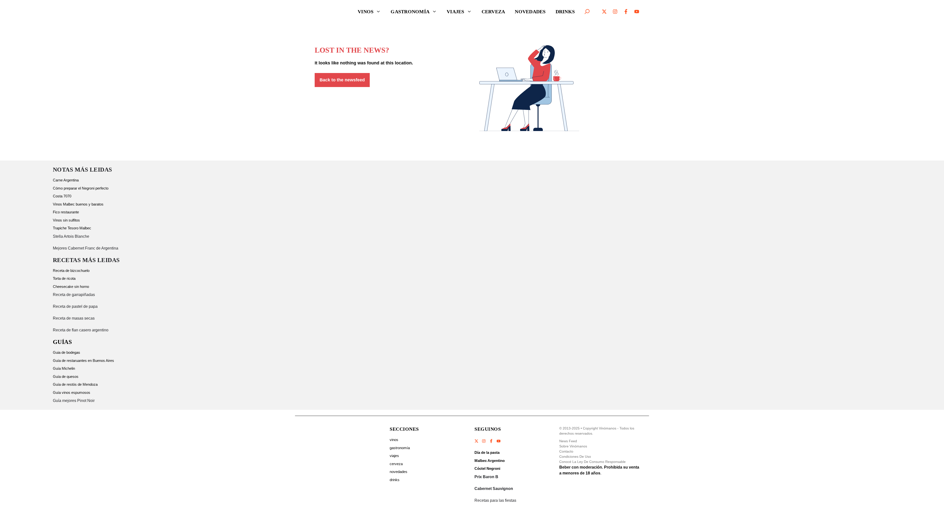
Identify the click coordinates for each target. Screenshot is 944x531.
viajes (394, 456)
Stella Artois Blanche (71, 236)
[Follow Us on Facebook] (491, 441)
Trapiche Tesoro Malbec (72, 228)
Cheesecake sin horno (71, 286)
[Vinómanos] (326, 11)
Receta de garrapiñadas (74, 295)
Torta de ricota (64, 278)
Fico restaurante (66, 212)
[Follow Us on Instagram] (483, 441)
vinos (394, 440)
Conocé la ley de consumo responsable (592, 462)
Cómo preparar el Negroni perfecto (80, 188)
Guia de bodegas (66, 352)
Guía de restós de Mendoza (75, 384)
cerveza (396, 464)
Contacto (566, 451)
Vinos (365, 11)
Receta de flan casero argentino (80, 330)
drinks (394, 480)
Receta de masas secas (74, 318)
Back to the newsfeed (342, 79)
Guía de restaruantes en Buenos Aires (83, 360)
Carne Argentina (66, 180)
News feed (568, 441)
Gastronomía (410, 11)
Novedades (530, 11)
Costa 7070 (62, 196)
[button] (587, 11)
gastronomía (400, 448)
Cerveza (493, 11)
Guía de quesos (65, 376)
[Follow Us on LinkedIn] (498, 441)
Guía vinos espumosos (71, 392)
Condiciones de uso (575, 456)
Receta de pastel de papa (75, 306)
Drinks (565, 11)
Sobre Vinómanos (573, 446)
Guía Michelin (64, 368)
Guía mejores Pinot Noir (74, 400)
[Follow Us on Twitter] (476, 441)
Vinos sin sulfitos (66, 220)
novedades (398, 472)
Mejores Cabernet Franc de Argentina (85, 248)
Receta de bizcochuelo (71, 270)
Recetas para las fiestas (495, 500)
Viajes (455, 11)
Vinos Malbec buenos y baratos (78, 204)
